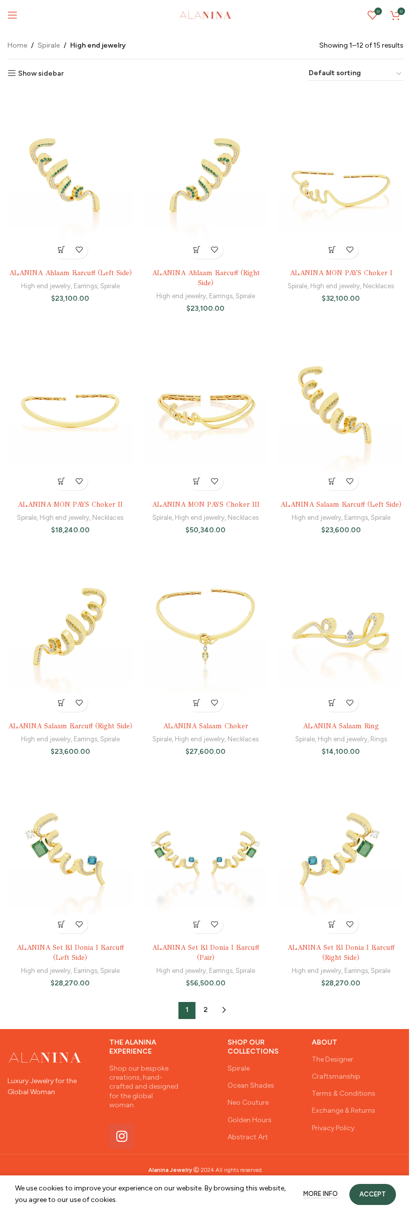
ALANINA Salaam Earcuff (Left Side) (340, 504)
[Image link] (45, 1057)
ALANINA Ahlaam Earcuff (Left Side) (70, 273)
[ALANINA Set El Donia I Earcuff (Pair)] (205, 851)
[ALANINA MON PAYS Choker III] (205, 408)
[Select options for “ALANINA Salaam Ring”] (332, 703)
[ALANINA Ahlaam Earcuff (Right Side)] (205, 177)
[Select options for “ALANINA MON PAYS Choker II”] (61, 481)
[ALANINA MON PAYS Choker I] (340, 177)
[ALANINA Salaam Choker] (205, 630)
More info (321, 1193)
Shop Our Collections (253, 1047)
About (324, 1042)
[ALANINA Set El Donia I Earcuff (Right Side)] (340, 851)
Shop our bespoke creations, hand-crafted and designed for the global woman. (143, 1086)
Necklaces (378, 286)
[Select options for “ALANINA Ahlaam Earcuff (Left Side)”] (61, 250)
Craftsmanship (336, 1076)
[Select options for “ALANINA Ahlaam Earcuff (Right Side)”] (197, 250)
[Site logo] (205, 15)
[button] (197, 703)
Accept (372, 1194)
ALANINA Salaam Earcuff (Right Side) (70, 726)
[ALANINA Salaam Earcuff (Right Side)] (70, 630)
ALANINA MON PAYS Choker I (341, 273)
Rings (378, 739)
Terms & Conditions (343, 1093)
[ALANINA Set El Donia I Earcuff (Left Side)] (70, 851)
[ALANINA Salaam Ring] (340, 630)
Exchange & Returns (343, 1110)
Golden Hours (250, 1120)
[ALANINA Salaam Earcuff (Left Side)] (340, 408)
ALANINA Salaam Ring (341, 726)
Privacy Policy (333, 1128)
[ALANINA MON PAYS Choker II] (70, 408)
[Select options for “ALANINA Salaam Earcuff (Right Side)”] (61, 703)
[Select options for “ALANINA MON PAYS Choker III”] (197, 481)
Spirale (49, 45)
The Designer (332, 1059)
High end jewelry (46, 286)
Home (17, 45)
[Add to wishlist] (79, 250)
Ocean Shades (251, 1085)
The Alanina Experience (132, 1047)
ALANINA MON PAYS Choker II (70, 504)
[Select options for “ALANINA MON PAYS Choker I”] (332, 250)
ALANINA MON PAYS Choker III (206, 504)
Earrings (85, 286)
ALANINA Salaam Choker (205, 726)
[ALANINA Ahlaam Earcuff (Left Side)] (70, 177)
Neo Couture (248, 1102)
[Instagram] (121, 1136)
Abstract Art (248, 1137)
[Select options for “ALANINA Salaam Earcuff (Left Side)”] (332, 481)
